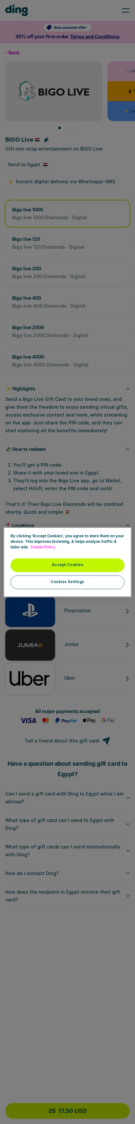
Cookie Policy (42, 547)
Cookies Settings (67, 582)
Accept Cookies (68, 564)
